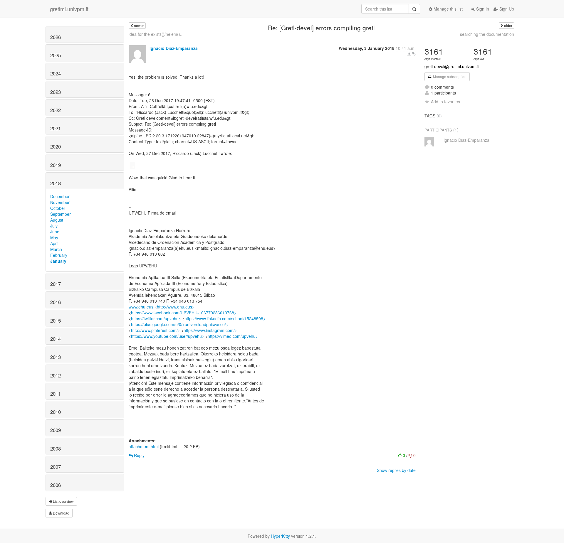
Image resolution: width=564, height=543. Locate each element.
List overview (63, 501)
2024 (55, 73)
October (57, 208)
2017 (55, 283)
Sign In (482, 9)
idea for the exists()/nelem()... (156, 34)
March (56, 249)
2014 (55, 338)
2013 (55, 356)
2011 (55, 393)
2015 (55, 320)
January (58, 261)
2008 (55, 448)
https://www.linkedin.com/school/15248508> (225, 318)
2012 (55, 375)
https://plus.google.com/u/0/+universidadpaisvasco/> (179, 324)
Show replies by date (396, 470)
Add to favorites (445, 101)
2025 (55, 55)
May (54, 237)
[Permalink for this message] (414, 53)
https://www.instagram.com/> (210, 330)
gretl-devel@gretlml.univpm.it (451, 66)
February (58, 255)
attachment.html (144, 446)
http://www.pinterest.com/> (155, 330)
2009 (55, 430)
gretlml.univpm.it (69, 9)
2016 (55, 302)
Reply (139, 455)
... (132, 165)
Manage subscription (449, 76)
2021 (55, 128)
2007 (55, 466)
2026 (55, 37)
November (60, 202)
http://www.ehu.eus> (175, 307)
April (54, 243)
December (60, 196)
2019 (55, 164)
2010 (55, 411)
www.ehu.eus (141, 307)
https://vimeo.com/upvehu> (233, 336)
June (54, 232)
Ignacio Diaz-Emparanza (174, 48)
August (56, 220)
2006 (55, 484)
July (54, 226)
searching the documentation (487, 34)
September (60, 214)
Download (60, 512)
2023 (55, 91)
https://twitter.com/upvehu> (156, 318)
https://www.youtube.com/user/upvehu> (167, 336)
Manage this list (447, 9)
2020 (55, 146)
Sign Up (506, 9)
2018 (55, 183)
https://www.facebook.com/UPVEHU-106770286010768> (183, 313)
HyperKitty (280, 536)
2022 (55, 110)
